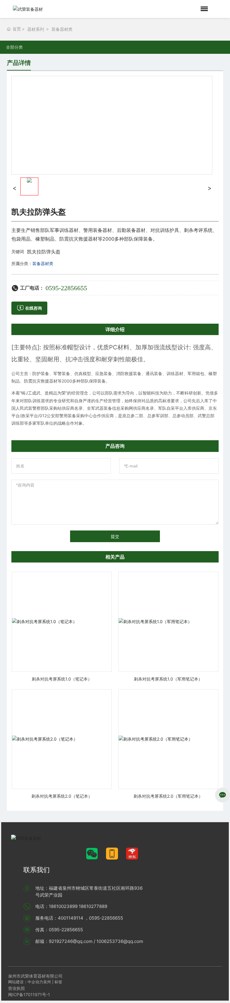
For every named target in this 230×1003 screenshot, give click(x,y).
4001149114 (70, 918)
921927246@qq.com (71, 941)
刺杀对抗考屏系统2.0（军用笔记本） (168, 796)
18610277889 (93, 906)
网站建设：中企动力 (25, 981)
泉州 (47, 981)
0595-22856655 (66, 288)
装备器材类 (62, 29)
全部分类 (14, 47)
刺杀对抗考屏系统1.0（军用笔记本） (168, 678)
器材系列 (35, 29)
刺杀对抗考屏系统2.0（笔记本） (61, 796)
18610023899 (63, 906)
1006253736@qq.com (119, 941)
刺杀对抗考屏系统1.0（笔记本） (62, 678)
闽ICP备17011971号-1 (29, 994)
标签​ (59, 981)
